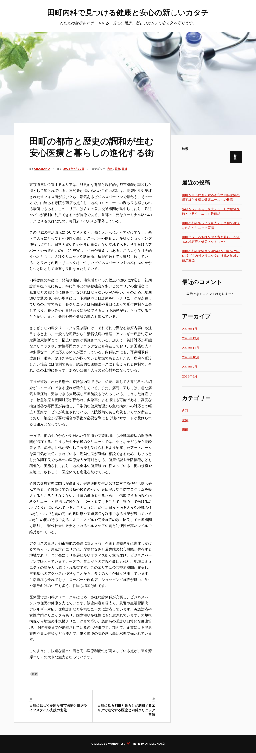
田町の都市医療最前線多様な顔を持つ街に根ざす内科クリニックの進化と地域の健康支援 (211, 255)
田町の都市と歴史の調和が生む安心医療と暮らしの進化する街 (91, 146)
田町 (124, 168)
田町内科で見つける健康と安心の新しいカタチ (128, 12)
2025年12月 (190, 338)
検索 (185, 148)
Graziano (42, 168)
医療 (117, 168)
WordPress (116, 743)
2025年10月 (190, 357)
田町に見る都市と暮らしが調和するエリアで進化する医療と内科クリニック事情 (126, 709)
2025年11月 (190, 348)
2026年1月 (189, 329)
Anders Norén (155, 743)
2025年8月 (189, 376)
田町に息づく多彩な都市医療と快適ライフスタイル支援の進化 (58, 707)
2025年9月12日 (73, 168)
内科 (110, 168)
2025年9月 (189, 367)
